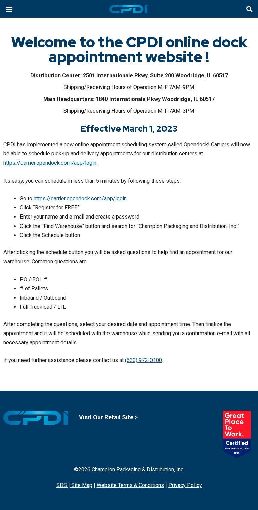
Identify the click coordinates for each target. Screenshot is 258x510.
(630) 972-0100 (143, 360)
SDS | (63, 485)
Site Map (81, 485)
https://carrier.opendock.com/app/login (49, 163)
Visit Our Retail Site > (108, 417)
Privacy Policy (185, 485)
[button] (8, 8)
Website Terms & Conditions (130, 485)
